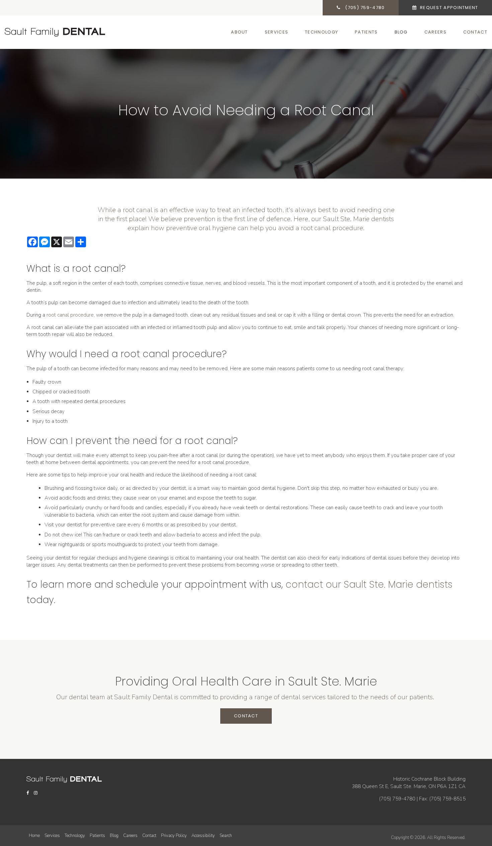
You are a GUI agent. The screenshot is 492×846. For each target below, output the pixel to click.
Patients (366, 32)
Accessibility (203, 836)
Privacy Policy (174, 836)
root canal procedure (70, 315)
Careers (435, 32)
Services (276, 32)
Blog (401, 32)
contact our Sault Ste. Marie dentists (369, 584)
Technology (321, 32)
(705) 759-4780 (397, 798)
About (239, 32)
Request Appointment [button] (448, 7)
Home (34, 836)
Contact (475, 32)
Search (226, 836)
